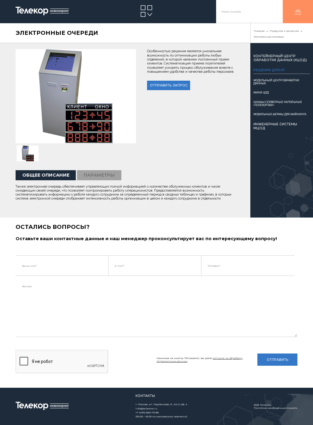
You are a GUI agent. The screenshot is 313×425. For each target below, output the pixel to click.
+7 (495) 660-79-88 (147, 412)
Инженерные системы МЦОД (275, 126)
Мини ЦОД (261, 92)
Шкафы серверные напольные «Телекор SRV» (277, 104)
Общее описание (45, 175)
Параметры (99, 175)
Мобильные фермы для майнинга (279, 114)
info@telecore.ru (146, 408)
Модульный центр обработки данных (276, 82)
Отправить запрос (169, 85)
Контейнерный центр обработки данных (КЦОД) (280, 58)
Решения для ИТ (269, 70)
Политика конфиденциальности (275, 407)
